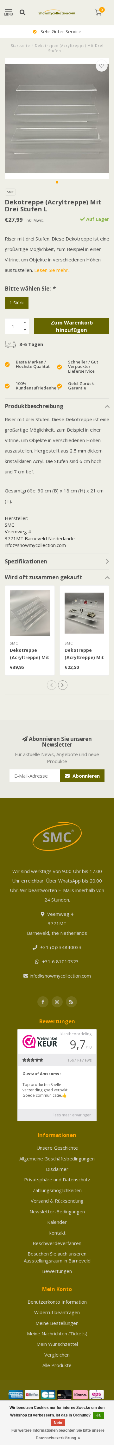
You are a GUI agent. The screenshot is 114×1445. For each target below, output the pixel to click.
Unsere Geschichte (57, 1148)
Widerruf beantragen (57, 1312)
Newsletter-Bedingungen (57, 1211)
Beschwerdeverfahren (57, 1243)
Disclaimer (57, 1169)
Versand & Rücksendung (57, 1201)
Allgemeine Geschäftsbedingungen (57, 1158)
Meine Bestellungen (57, 1323)
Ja (98, 1415)
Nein (58, 1423)
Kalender (57, 1222)
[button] (57, 182)
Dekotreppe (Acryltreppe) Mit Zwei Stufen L (84, 657)
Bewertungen (57, 1271)
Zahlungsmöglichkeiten (57, 1190)
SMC (10, 192)
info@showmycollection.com (60, 976)
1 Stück (17, 302)
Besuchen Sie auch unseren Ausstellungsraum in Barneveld (57, 1256)
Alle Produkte (57, 1365)
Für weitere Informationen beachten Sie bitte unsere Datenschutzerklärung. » (57, 1434)
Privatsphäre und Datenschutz (57, 1179)
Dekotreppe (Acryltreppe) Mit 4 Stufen (29, 657)
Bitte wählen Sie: (30, 288)
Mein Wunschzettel (57, 1344)
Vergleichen (57, 1355)
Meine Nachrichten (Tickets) (57, 1333)
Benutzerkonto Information (57, 1302)
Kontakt (57, 1233)
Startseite (20, 45)
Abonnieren (85, 776)
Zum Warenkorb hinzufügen (72, 326)
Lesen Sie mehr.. (52, 270)
